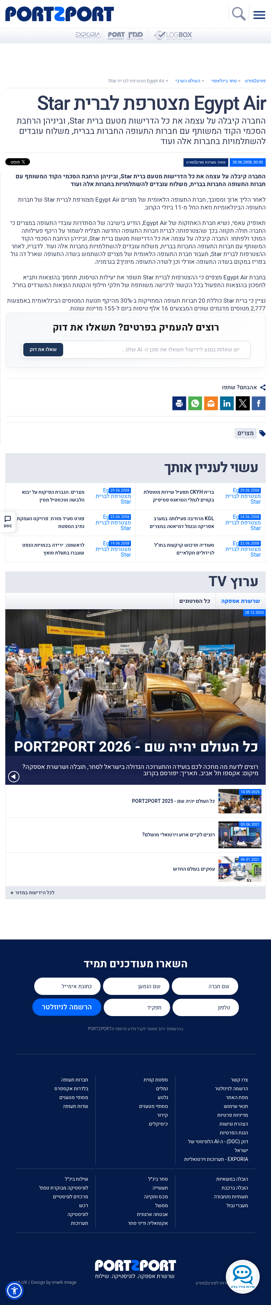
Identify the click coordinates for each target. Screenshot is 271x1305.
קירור (162, 1115)
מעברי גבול (237, 1205)
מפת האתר (237, 1097)
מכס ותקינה (156, 1196)
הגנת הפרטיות (234, 1133)
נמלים (162, 1088)
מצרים (245, 433)
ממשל (161, 1205)
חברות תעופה (74, 1080)
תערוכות (79, 1223)
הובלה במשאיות (232, 1179)
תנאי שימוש (236, 1106)
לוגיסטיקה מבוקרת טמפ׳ (63, 1188)
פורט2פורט (255, 80)
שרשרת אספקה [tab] (240, 601)
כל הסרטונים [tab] (194, 601)
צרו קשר (239, 1080)
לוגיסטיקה (77, 1214)
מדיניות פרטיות (232, 1115)
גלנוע (163, 1097)
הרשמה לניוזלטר (67, 1007)
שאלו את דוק (43, 349)
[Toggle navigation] (261, 14)
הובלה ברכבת (235, 1188)
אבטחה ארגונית (152, 1214)
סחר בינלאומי (224, 80)
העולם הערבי (187, 80)
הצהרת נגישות (233, 1124)
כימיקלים (158, 1124)
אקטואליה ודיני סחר (148, 1223)
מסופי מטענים (153, 1106)
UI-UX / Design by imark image (46, 1282)
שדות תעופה (75, 1106)
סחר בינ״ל (158, 1179)
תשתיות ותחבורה (231, 1196)
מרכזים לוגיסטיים (70, 1196)
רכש (83, 1205)
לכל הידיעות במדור (34, 892)
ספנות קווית (156, 1080)
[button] (14, 1290)
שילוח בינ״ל (76, 1179)
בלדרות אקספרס (71, 1088)
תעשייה (160, 1188)
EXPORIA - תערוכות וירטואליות (216, 1159)
